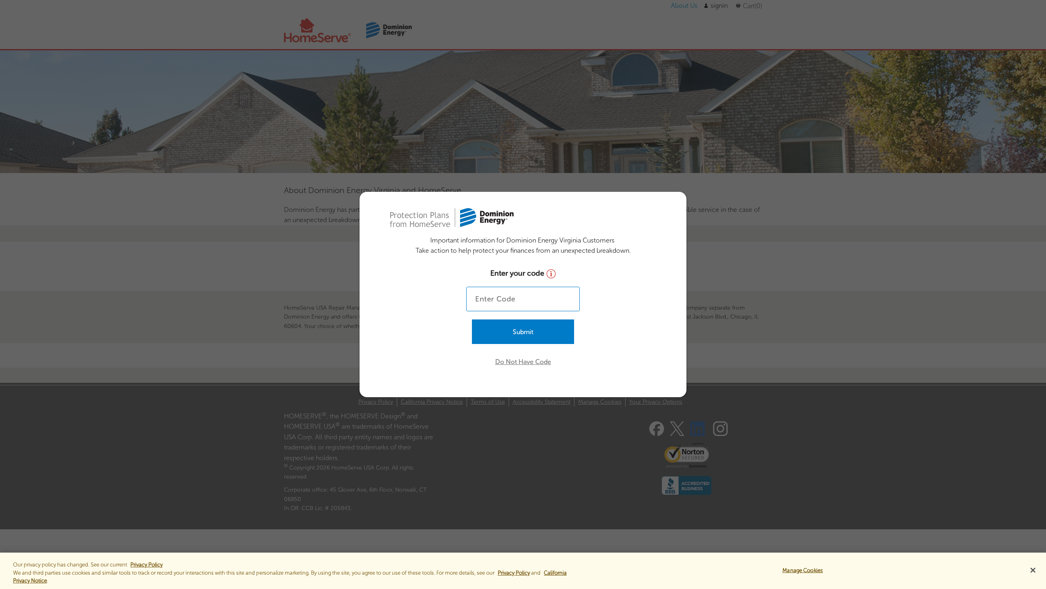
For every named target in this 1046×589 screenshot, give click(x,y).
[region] (523, 571)
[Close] (1033, 570)
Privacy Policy (514, 573)
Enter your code (518, 273)
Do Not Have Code (523, 362)
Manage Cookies (802, 570)
